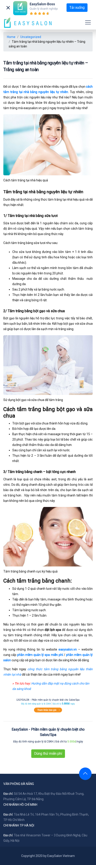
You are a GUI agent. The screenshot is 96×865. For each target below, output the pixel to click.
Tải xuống (77, 7)
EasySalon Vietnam (61, 856)
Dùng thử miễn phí (48, 753)
